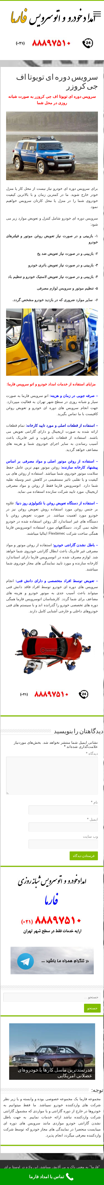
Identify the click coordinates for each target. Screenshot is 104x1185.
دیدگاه (92, 753)
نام (94, 802)
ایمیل (92, 819)
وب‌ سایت (90, 836)
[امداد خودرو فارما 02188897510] (52, 16)
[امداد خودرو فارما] (52, 44)
